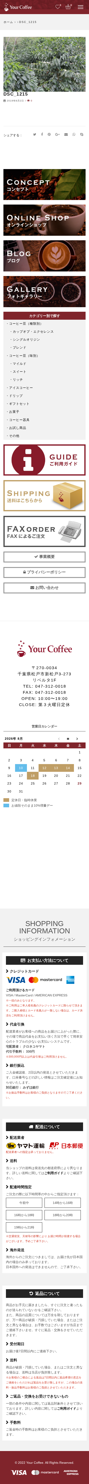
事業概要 (46, 557)
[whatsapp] (74, 134)
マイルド (19, 363)
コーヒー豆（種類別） (26, 323)
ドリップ (16, 396)
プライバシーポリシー (46, 572)
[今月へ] (68, 738)
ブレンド (19, 347)
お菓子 (14, 411)
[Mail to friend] (66, 134)
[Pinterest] (49, 134)
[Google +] (57, 134)
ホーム (8, 21)
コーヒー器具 (19, 420)
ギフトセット (19, 403)
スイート (19, 371)
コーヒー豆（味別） (24, 355)
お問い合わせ (46, 587)
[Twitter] (35, 134)
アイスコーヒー (21, 388)
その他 (14, 436)
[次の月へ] (80, 738)
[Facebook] (42, 134)
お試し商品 (17, 428)
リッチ (18, 379)
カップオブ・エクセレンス (33, 331)
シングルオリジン (26, 339)
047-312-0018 (50, 686)
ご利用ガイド (53, 1173)
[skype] (82, 134)
